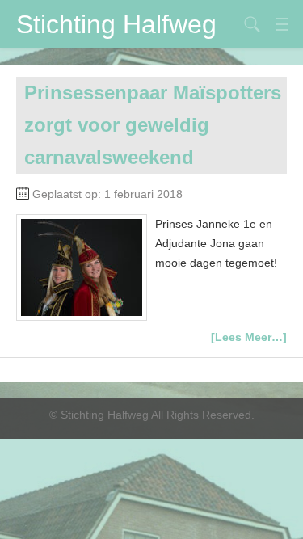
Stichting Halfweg (116, 24)
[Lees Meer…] (249, 337)
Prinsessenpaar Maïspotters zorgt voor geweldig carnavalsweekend (152, 125)
